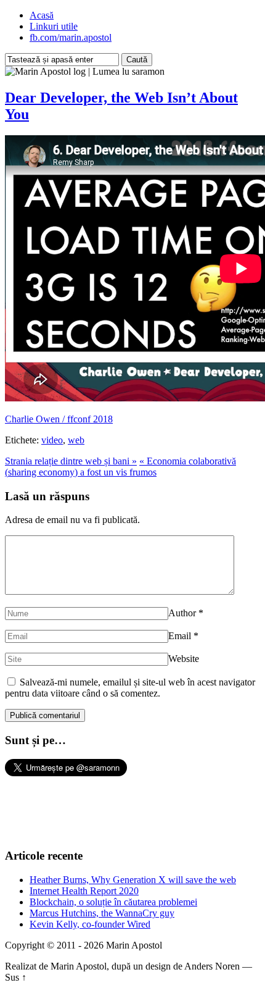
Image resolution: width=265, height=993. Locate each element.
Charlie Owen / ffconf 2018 (59, 419)
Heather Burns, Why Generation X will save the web (133, 879)
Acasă (42, 15)
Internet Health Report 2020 (84, 891)
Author (182, 613)
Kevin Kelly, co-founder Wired (90, 924)
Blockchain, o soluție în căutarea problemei (113, 902)
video (52, 440)
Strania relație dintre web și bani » (71, 461)
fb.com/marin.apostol (71, 37)
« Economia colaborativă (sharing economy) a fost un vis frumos (120, 466)
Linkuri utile (54, 26)
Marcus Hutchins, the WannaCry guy (102, 913)
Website (183, 658)
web (76, 440)
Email (179, 636)
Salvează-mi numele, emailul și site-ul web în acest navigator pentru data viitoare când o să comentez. (130, 687)
